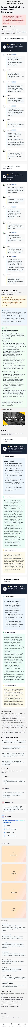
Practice (12, 26)
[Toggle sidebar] (3, 2)
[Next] (5, 449)
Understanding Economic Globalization (12, 1004)
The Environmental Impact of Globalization (13, 999)
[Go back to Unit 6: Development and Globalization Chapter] (6, 2)
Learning (4, 26)
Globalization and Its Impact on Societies (12, 997)
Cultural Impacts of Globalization (10, 1001)
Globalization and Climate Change (11, 1006)
